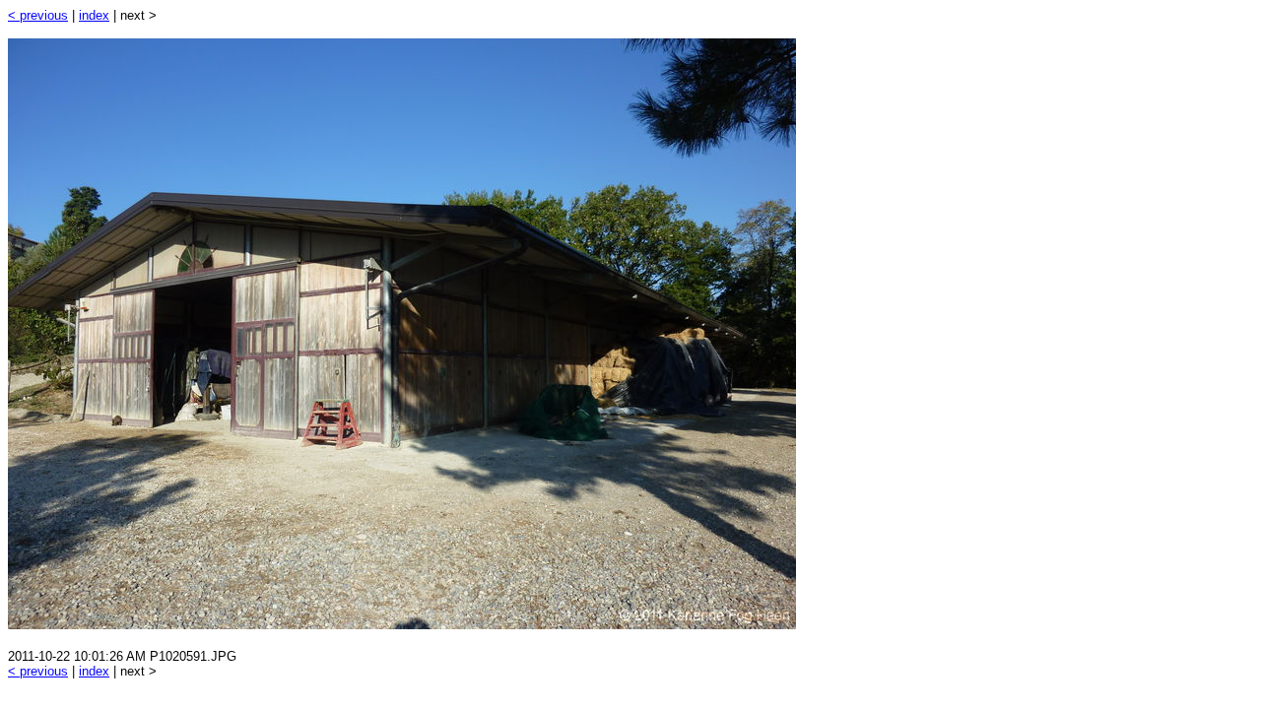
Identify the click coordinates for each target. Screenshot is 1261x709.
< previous (38, 15)
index (94, 15)
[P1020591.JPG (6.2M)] (402, 623)
